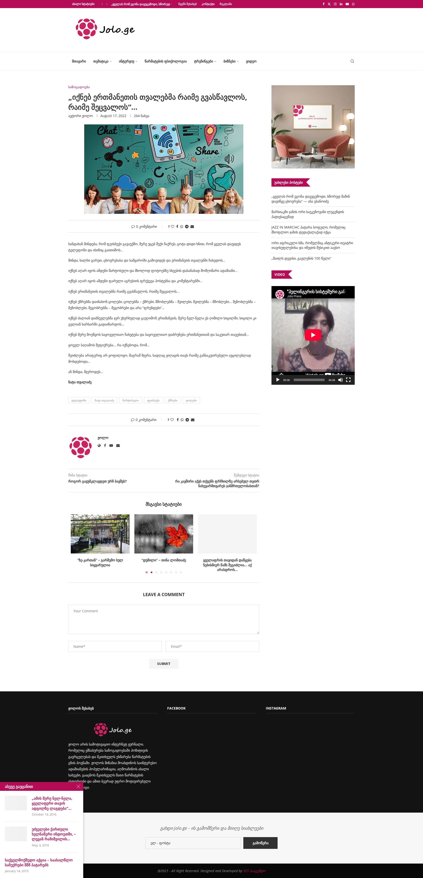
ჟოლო (87, 115)
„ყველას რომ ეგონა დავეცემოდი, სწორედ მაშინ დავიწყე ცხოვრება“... (159, 4)
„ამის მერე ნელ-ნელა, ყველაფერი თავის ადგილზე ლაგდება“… (52, 803)
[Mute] (340, 379)
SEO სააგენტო (254, 875)
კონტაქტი (208, 4)
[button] (102, 4)
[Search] (352, 61)
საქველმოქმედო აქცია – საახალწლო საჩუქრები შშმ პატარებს (39, 862)
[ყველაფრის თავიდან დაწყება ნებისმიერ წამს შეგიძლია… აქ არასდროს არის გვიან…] (227, 533)
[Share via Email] (192, 226)
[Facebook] (323, 4)
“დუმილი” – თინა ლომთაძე (163, 560)
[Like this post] (172, 226)
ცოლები (191, 400)
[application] (313, 335)
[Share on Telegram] (186, 226)
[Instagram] (335, 4)
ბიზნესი (229, 61)
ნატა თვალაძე (104, 400)
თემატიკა (100, 61)
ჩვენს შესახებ (187, 4)
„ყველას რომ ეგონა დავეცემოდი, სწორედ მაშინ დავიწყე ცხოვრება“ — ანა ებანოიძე (310, 199)
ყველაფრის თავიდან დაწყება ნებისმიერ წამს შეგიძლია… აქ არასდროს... (227, 565)
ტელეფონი (78, 400)
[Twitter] (329, 4)
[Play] (277, 379)
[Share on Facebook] (177, 226)
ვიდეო (251, 61)
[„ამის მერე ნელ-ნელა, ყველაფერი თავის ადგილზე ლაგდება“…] (16, 803)
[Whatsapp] (353, 4)
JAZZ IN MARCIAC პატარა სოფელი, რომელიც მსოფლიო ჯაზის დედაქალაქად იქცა (308, 229)
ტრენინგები (203, 61)
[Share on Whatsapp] (181, 226)
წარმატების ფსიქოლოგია (166, 61)
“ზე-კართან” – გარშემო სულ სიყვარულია (100, 562)
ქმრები (172, 400)
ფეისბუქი (153, 400)
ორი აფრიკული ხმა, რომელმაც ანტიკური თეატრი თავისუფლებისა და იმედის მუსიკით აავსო (312, 245)
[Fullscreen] (348, 379)
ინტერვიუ (126, 61)
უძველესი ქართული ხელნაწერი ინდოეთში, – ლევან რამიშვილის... (54, 834)
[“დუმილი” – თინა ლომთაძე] (163, 533)
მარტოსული (130, 400)
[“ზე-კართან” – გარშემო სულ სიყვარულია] (100, 533)
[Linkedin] (341, 4)
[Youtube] (347, 4)
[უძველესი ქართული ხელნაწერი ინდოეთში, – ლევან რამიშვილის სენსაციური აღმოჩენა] (16, 834)
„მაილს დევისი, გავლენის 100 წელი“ (301, 258)
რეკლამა (226, 4)
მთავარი (79, 61)
